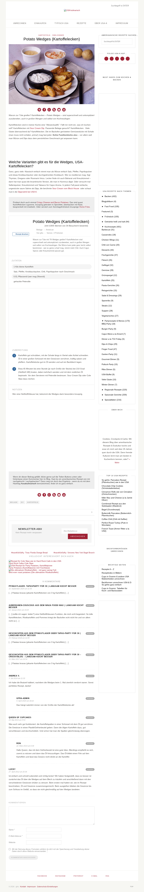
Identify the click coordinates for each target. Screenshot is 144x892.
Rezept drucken (21, 234)
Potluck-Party (110, 364)
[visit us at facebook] (106, 58)
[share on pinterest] (84, 512)
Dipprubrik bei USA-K (27, 192)
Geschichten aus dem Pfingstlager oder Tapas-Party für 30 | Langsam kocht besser (45, 634)
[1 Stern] (34, 225)
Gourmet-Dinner (110, 359)
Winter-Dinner (109, 384)
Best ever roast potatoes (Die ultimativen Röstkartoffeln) (33, 572)
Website (12, 842)
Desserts (108, 250)
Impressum (122, 23)
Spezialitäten (113, 400)
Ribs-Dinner (58, 35)
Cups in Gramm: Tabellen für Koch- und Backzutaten (114, 589)
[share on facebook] (78, 512)
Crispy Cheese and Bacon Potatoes (52, 202)
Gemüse (107, 270)
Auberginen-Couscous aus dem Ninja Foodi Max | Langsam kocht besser (46, 606)
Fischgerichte (110, 255)
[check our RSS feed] (128, 58)
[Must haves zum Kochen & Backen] (117, 79)
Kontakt (23, 887)
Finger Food (109, 349)
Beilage (13, 502)
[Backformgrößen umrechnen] (117, 550)
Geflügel (107, 265)
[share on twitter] (81, 512)
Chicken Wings (110, 240)
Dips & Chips (109, 344)
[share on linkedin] (87, 512)
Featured (107, 211)
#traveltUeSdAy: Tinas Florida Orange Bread (29, 553)
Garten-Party (109, 354)
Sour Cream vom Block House (65, 188)
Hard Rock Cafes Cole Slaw (21, 563)
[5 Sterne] (43, 225)
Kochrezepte (113, 227)
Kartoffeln (44, 35)
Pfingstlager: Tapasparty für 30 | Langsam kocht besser (42, 586)
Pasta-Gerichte (110, 285)
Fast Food (112, 206)
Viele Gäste (109, 379)
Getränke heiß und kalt (117, 222)
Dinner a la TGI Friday (113, 339)
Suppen (107, 311)
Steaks (107, 306)
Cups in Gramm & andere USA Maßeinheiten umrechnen (115, 577)
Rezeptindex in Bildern (112, 573)
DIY (22, 502)
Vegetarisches (110, 316)
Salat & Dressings (112, 295)
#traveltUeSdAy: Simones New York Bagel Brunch (74, 553)
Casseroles (109, 235)
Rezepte (81, 23)
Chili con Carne (111, 245)
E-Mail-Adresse (15, 836)
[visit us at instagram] (112, 58)
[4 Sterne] (41, 225)
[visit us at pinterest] (117, 58)
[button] (39, 109)
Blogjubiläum (109, 201)
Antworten (90, 586)
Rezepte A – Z (108, 569)
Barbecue (108, 230)
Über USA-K (101, 23)
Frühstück (112, 216)
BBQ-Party (108, 324)
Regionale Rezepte (116, 390)
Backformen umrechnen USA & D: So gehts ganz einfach (117, 583)
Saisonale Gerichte (116, 395)
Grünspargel (109, 275)
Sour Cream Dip (37, 128)
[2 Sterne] (36, 225)
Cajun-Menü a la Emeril (114, 334)
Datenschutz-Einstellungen (47, 887)
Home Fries (84, 207)
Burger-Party (109, 329)
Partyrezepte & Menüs (117, 321)
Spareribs (107, 300)
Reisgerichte (109, 290)
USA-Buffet (108, 374)
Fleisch (107, 260)
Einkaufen (40, 23)
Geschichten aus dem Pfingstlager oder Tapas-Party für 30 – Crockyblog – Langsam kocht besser (45, 655)
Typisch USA (61, 23)
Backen (111, 196)
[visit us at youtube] (122, 58)
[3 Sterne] (38, 225)
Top (132, 886)
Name (12, 830)
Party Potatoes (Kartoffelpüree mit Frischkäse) (29, 568)
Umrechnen (19, 23)
